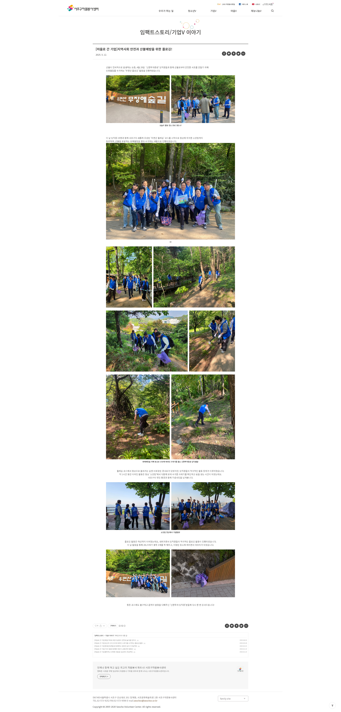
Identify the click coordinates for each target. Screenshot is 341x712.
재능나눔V (256, 11)
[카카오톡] (229, 53)
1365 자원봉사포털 (228, 4)
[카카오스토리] (234, 53)
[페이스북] (224, 53)
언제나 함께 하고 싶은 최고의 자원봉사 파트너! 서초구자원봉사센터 (131, 667)
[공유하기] (100, 626)
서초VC (257, 4)
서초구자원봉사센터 (82, 8)
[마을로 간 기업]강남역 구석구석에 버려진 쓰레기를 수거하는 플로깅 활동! (118, 643)
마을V (234, 11)
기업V (213, 11)
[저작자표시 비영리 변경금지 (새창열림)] (122, 626)
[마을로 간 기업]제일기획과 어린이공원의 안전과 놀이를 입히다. (115, 640)
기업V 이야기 (109, 635)
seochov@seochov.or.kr (145, 700)
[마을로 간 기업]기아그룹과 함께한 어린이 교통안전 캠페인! (113, 649)
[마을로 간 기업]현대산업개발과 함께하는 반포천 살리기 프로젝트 (115, 646)
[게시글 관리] (104, 626)
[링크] (243, 53)
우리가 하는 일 (166, 11)
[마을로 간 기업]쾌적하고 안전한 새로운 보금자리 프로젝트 (113, 652)
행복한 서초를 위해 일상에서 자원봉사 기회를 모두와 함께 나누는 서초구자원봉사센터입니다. (133, 671)
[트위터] (238, 53)
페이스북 (245, 4)
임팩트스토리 (99, 635)
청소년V (192, 11)
